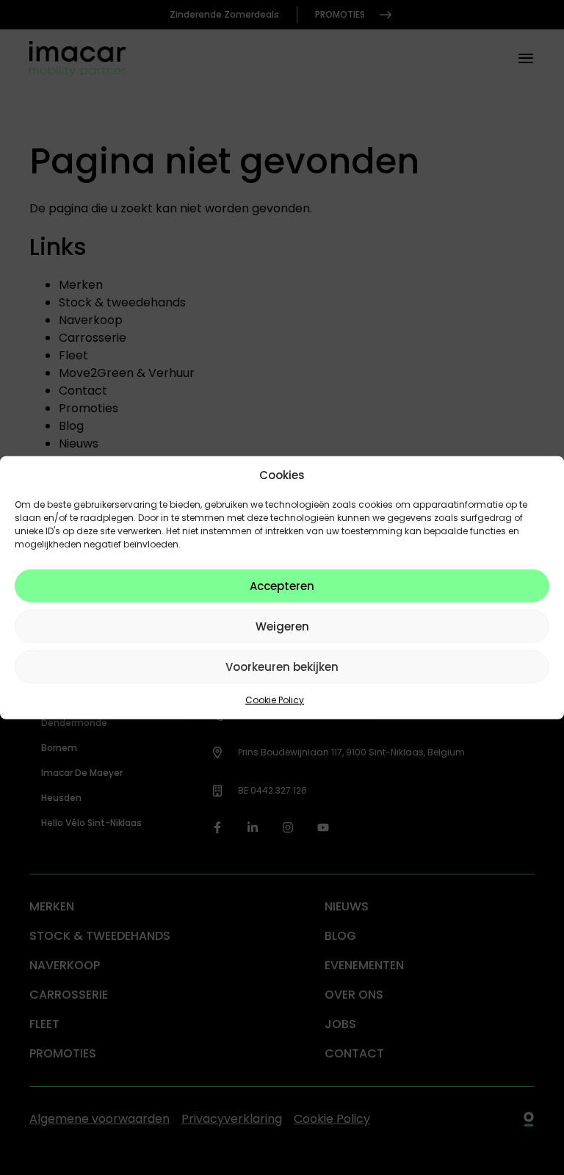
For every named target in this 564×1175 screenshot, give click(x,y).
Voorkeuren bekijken (282, 666)
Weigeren (282, 625)
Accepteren (282, 585)
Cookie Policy (274, 700)
